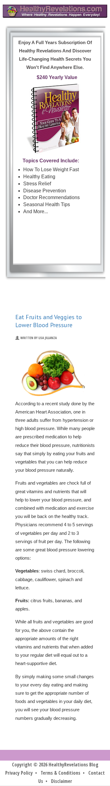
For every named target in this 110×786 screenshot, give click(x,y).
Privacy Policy (19, 772)
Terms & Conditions (60, 772)
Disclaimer (61, 781)
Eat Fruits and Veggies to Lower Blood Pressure (48, 321)
